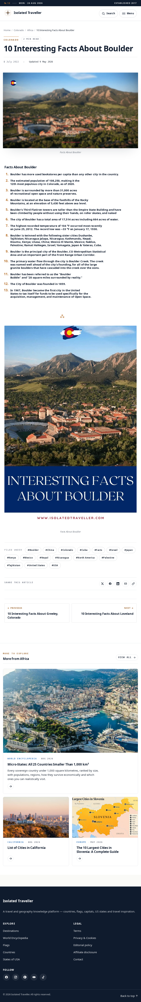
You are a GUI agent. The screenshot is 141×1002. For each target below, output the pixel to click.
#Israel (113, 550)
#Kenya (11, 557)
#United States (36, 565)
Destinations (11, 931)
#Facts (98, 550)
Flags (6, 945)
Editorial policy (82, 945)
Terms (77, 931)
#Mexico (28, 557)
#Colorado (67, 550)
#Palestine (108, 557)
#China (50, 550)
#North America (85, 557)
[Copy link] (133, 583)
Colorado (19, 30)
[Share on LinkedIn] (118, 583)
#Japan (128, 550)
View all (125, 657)
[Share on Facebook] (110, 583)
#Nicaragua (62, 557)
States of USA (11, 959)
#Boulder (33, 550)
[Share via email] (125, 583)
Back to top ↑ (129, 996)
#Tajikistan (13, 565)
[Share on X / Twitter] (102, 583)
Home (7, 30)
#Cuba (83, 550)
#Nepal (44, 557)
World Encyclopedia (15, 938)
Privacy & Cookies (84, 938)
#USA (55, 565)
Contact (78, 959)
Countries (9, 952)
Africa (30, 30)
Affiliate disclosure (85, 952)
